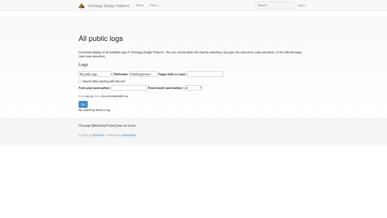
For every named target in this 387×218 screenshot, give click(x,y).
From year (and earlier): (95, 88)
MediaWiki (129, 135)
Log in (301, 5)
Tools (153, 5)
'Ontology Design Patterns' (108, 5)
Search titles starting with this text (104, 81)
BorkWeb (98, 135)
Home (140, 5)
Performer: (121, 74)
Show (82, 96)
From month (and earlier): (165, 88)
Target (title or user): (172, 74)
